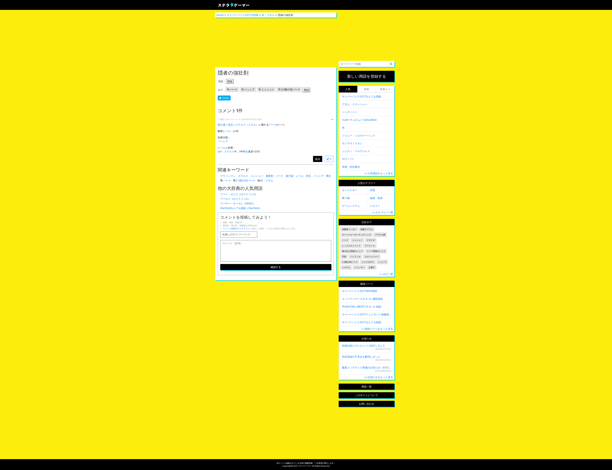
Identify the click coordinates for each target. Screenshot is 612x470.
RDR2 (249, 203)
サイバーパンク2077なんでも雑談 (361, 96)
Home (220, 15)
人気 (347, 89)
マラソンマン (228, 175)
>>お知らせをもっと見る (378, 377)
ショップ (382, 262)
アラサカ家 (380, 235)
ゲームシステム (351, 205)
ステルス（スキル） (247, 124)
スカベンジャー (371, 256)
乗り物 (346, 198)
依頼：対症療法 (351, 166)
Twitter (225, 98)
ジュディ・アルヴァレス (356, 151)
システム (346, 267)
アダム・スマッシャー (355, 104)
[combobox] (366, 64)
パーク (233, 89)
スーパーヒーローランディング (356, 235)
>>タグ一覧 (386, 274)
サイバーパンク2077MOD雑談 (359, 291)
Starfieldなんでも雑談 (233, 208)
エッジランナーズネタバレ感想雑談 (362, 298)
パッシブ (249, 89)
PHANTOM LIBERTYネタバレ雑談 (361, 306)
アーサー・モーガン (231, 203)
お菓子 (372, 267)
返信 (317, 159)
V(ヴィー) (347, 159)
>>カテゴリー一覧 (382, 212)
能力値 (221, 124)
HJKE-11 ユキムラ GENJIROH (359, 119)
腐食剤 (269, 175)
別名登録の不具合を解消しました (361, 356)
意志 (230, 124)
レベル (226, 131)
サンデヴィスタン (352, 143)
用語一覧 (366, 386)
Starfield (253, 208)
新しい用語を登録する (366, 76)
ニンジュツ (267, 89)
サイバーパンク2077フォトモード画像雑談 (366, 314)
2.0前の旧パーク (290, 89)
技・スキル (268, 15)
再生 (245, 151)
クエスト (375, 205)
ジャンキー (359, 267)
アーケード (370, 246)
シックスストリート (351, 246)
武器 (372, 190)
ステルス (229, 151)
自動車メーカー (349, 229)
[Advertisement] (275, 42)
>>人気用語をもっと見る (378, 173)
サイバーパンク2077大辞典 (243, 15)
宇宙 (344, 256)
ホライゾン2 (248, 194)
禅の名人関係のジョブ (352, 251)
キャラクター (349, 190)
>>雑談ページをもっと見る (377, 328)
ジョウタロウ (368, 262)
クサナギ (371, 240)
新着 (366, 89)
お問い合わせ (366, 403)
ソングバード (349, 112)
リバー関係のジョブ (376, 251)
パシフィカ (355, 256)
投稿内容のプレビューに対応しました (363, 345)
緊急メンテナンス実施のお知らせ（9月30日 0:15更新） (366, 367)
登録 (229, 81)
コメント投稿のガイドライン (236, 228)
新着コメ (385, 89)
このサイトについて (366, 395)
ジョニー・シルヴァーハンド (358, 135)
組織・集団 (376, 198)
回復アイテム (367, 229)
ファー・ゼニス (229, 194)
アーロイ (225, 198)
